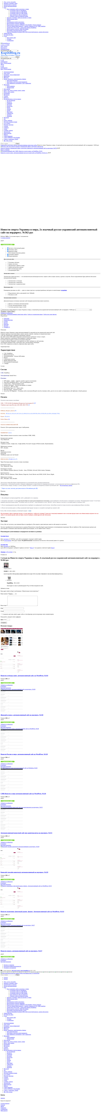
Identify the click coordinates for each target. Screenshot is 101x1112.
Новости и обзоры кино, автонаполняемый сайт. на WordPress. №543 (24, 675)
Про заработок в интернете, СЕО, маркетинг (19, 83)
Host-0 (52, 547)
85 (7, 552)
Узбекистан (10, 113)
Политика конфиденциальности (12, 966)
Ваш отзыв (4, 605)
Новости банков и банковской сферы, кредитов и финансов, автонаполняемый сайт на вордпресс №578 (29, 148)
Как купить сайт (11, 37)
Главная (3, 145)
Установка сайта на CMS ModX (18, 12)
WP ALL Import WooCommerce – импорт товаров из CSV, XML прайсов (26, 26)
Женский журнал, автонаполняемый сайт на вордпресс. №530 (22, 715)
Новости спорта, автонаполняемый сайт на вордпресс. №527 (21, 951)
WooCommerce (11, 86)
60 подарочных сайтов (66, 485)
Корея (8, 107)
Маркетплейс (10, 87)
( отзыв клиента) (5, 237)
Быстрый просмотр (6, 688)
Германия (9, 103)
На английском (11, 100)
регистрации (7, 540)
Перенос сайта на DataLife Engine (19, 16)
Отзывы (9, 39)
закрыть (3, 1098)
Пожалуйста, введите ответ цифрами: (11, 617)
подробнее (64, 290)
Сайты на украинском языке (35, 314)
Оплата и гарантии (9, 965)
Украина (9, 114)
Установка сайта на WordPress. (18, 10)
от (6, 552)
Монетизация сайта (12, 19)
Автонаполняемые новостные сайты (27, 145)
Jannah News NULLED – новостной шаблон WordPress (21, 27)
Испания (9, 104)
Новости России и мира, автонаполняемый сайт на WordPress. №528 (24, 754)
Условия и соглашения (10, 967)
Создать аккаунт (5, 1103)
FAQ (30, 510)
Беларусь (9, 102)
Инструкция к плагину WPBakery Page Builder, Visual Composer (24, 24)
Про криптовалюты (12, 80)
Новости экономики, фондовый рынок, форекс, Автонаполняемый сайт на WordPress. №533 (32, 911)
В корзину (3, 311)
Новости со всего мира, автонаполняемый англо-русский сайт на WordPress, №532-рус (24, 152)
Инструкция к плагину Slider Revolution (17, 29)
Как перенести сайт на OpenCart (18, 14)
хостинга (6, 539)
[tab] (52, 318)
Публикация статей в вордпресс (15, 22)
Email (2, 611)
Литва (8, 110)
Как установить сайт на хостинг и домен (18, 9)
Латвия (9, 109)
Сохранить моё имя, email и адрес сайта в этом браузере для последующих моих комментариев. (28, 614)
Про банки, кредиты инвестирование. (17, 82)
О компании (10, 40)
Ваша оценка (5, 593)
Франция (9, 116)
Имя (2, 608)
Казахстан (9, 106)
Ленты (8, 20)
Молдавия (9, 112)
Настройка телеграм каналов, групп (16, 30)
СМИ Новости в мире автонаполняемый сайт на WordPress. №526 (23, 793)
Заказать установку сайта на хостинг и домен (19, 17)
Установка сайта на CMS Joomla (18, 13)
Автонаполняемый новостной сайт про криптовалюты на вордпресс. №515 (26, 833)
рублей (10, 552)
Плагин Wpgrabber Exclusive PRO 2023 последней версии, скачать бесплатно (27, 32)
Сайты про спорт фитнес (50, 314)
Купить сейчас (11, 311)
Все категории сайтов (11, 145)
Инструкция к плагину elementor (16, 23)
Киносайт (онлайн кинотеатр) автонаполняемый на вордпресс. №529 (24, 872)
